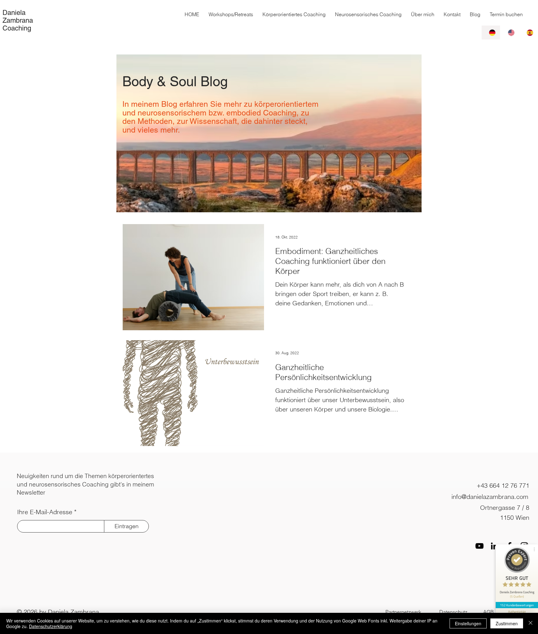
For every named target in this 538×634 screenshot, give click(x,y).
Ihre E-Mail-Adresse (44, 512)
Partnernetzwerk (403, 612)
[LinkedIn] (494, 546)
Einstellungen (468, 623)
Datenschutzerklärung (50, 626)
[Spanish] (528, 33)
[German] (491, 33)
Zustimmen (507, 623)
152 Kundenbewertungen (517, 605)
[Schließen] (530, 623)
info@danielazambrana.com (489, 496)
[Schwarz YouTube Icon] (479, 546)
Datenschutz (453, 612)
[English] (509, 33)
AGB (488, 612)
